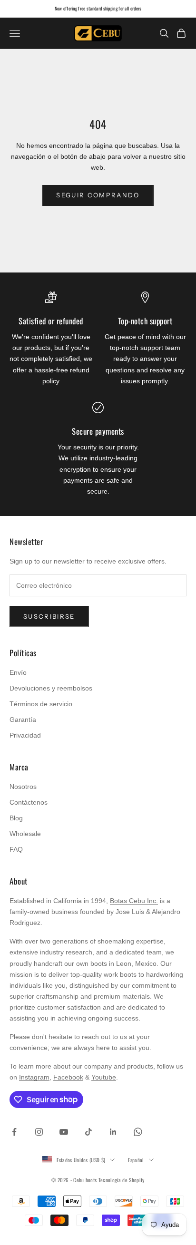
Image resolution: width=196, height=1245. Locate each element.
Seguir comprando (97, 195)
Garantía (23, 719)
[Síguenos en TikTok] (88, 1132)
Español (136, 1160)
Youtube (103, 1077)
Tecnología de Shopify (121, 1180)
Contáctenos (29, 802)
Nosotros (23, 786)
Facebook (68, 1077)
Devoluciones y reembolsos (51, 688)
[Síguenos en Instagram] (39, 1132)
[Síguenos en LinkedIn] (113, 1132)
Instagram (34, 1077)
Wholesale (25, 833)
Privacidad (25, 735)
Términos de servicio (41, 704)
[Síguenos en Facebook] (14, 1132)
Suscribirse (49, 616)
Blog (16, 818)
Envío (18, 672)
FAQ (16, 849)
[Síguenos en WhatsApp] (138, 1132)
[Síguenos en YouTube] (64, 1132)
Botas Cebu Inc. (134, 901)
